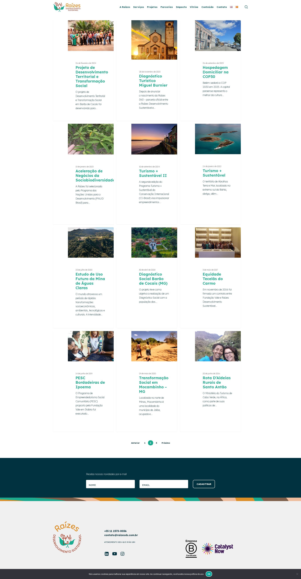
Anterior (135, 443)
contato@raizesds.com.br (121, 535)
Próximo (166, 443)
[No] (297, 574)
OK (209, 574)
